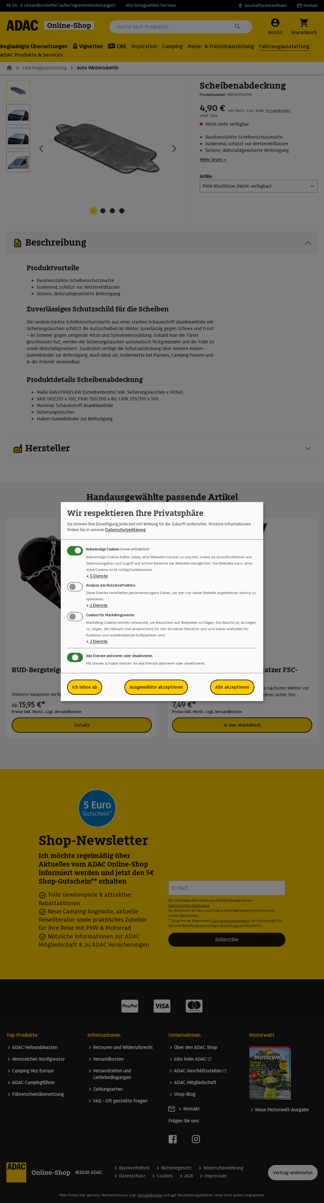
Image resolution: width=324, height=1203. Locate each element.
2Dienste (97, 605)
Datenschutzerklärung (125, 530)
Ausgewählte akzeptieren (156, 687)
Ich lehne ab (84, 687)
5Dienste (97, 576)
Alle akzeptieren (232, 687)
